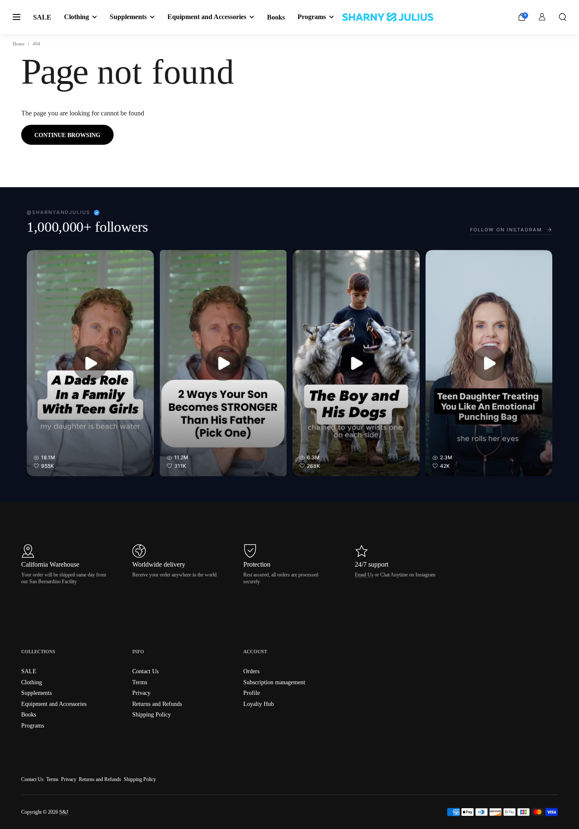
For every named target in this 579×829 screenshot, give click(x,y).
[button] (562, 17)
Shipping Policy (140, 779)
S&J (63, 812)
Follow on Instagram (506, 230)
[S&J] (387, 17)
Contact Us (32, 779)
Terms (52, 779)
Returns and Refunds (100, 779)
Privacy (68, 779)
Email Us (364, 575)
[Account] (542, 17)
